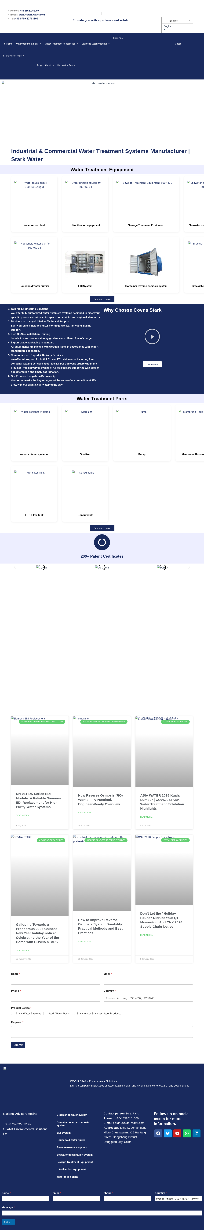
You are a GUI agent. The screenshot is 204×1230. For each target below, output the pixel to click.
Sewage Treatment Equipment (146, 225)
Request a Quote (66, 65)
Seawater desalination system (75, 1154)
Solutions (118, 38)
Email (108, 973)
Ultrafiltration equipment (85, 225)
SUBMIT (8, 1221)
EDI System (85, 286)
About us (49, 65)
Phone (16, 990)
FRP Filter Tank (34, 515)
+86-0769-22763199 (26, 18)
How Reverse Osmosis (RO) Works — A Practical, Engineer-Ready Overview (100, 800)
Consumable (85, 515)
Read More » (22, 815)
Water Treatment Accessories (60, 43)
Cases (178, 43)
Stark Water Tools (12, 55)
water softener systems (34, 454)
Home (9, 43)
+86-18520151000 (29, 10)
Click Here (102, 646)
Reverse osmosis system (72, 1147)
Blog (39, 65)
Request (17, 1022)
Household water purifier (34, 286)
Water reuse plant (34, 225)
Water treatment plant (27, 43)
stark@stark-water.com (32, 14)
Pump (142, 454)
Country (110, 990)
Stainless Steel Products (94, 43)
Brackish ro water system (72, 1114)
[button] (177, 26)
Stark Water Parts (59, 1013)
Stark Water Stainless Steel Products (99, 1013)
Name (15, 973)
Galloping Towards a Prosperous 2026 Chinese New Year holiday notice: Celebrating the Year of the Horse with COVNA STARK (37, 933)
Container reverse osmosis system (146, 286)
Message (8, 1207)
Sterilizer (85, 454)
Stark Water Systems (28, 1013)
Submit (18, 1044)
